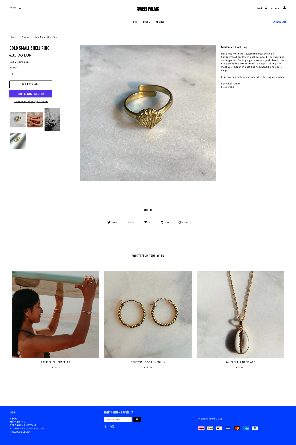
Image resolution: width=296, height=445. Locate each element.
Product (26, 37)
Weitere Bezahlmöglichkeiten (31, 101)
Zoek (260, 8)
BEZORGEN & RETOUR (23, 425)
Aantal (13, 67)
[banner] (148, 10)
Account (276, 8)
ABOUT (14, 418)
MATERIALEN (17, 422)
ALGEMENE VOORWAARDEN (27, 428)
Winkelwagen (280, 22)
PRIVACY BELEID (20, 431)
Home (13, 37)
